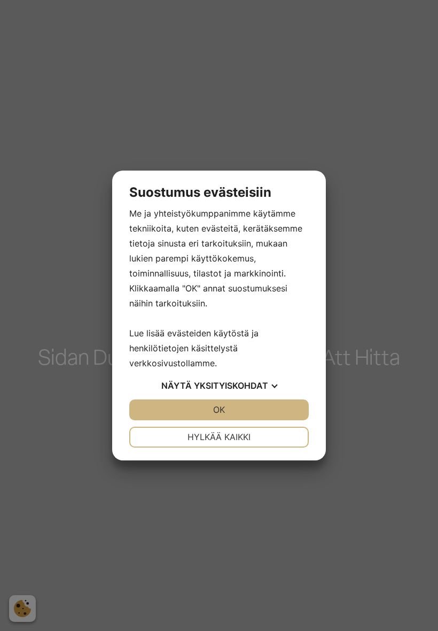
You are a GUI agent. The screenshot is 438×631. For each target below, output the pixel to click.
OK (219, 409)
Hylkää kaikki (219, 437)
